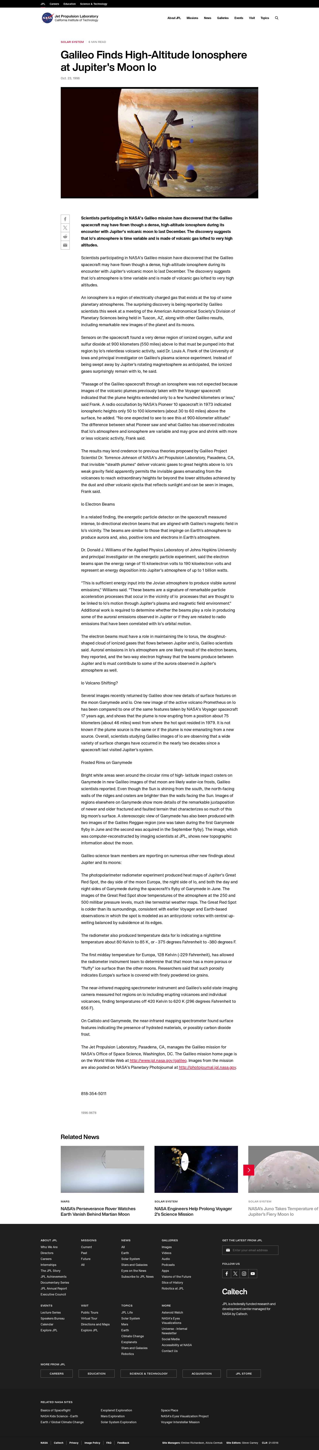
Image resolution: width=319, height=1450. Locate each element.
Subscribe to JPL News (137, 1276)
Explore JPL (49, 1330)
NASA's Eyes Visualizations (171, 1320)
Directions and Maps (95, 1324)
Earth (125, 1253)
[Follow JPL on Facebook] (226, 1273)
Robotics (127, 1354)
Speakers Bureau (53, 1318)
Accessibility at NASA (177, 1345)
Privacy (73, 1443)
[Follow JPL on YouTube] (252, 1273)
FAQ (108, 1443)
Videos (166, 1253)
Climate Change (132, 1336)
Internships (48, 1265)
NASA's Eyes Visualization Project (185, 1416)
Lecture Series (51, 1312)
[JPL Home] (77, 18)
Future (85, 1259)
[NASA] (47, 18)
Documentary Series (55, 1282)
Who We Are (49, 1247)
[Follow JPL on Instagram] (244, 1273)
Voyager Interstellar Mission (180, 1422)
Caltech (58, 1443)
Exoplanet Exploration (116, 1410)
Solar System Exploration (119, 1422)
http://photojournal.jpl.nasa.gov (207, 1067)
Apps (165, 1270)
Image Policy (92, 1443)
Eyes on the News (133, 1270)
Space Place (169, 1410)
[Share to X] (65, 227)
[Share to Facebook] (65, 219)
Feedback (123, 1443)
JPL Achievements (53, 1276)
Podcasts (168, 1265)
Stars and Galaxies (134, 1265)
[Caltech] (234, 1291)
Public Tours (89, 1312)
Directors (47, 1253)
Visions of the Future (176, 1276)
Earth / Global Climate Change (62, 1422)
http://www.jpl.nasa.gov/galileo (158, 1060)
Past (84, 1253)
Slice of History (172, 1282)
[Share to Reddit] (65, 236)
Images (167, 1247)
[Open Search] (276, 18)
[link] (159, 142)
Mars (124, 1324)
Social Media (171, 1339)
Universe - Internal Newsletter (174, 1331)
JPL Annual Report (54, 1288)
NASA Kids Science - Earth (59, 1416)
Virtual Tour (89, 1318)
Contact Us (170, 1351)
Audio (166, 1259)
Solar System (130, 1259)
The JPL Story (51, 1270)
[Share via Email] (65, 245)
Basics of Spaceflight (56, 1410)
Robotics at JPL (173, 1288)
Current (86, 1247)
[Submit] (227, 1250)
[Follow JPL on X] (235, 1273)
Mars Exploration (113, 1416)
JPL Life (127, 1312)
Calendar (47, 1324)
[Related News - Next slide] (248, 1170)
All (83, 1265)
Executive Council (53, 1294)
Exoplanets (129, 1342)
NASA (44, 1443)
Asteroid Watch (172, 1312)
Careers (46, 1259)
